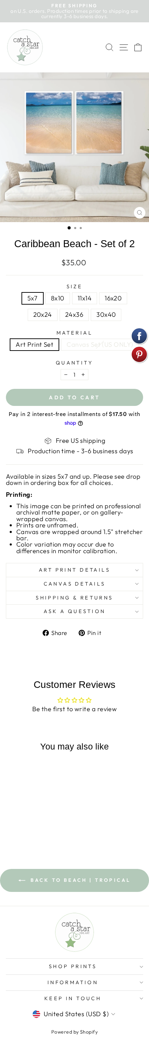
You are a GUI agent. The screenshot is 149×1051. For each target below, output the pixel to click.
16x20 (113, 298)
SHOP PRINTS (73, 966)
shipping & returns (74, 597)
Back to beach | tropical (79, 880)
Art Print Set (34, 344)
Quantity (74, 363)
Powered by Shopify (74, 1032)
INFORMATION (72, 982)
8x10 (57, 298)
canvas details (75, 583)
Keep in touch (72, 998)
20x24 (42, 315)
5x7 (32, 298)
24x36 (74, 315)
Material (74, 333)
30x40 (106, 315)
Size (75, 286)
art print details (74, 569)
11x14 (84, 298)
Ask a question (75, 611)
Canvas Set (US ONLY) (100, 344)
